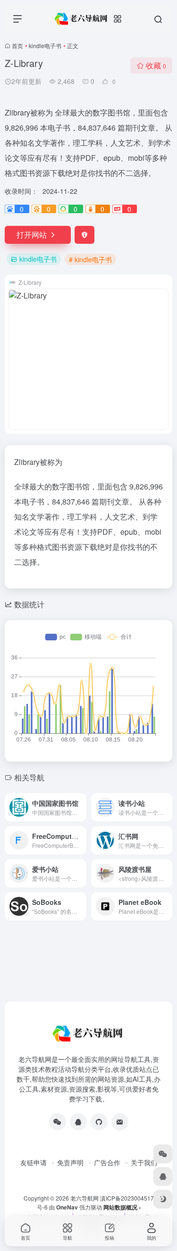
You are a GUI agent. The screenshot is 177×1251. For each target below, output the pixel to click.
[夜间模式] (162, 1199)
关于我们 (144, 1162)
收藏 (156, 65)
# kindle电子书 (90, 259)
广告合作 (107, 1162)
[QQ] (78, 1121)
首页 (17, 45)
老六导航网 (84, 1198)
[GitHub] (99, 1121)
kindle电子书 (45, 45)
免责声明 (70, 1162)
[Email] (119, 1121)
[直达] (81, 807)
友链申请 (33, 1162)
